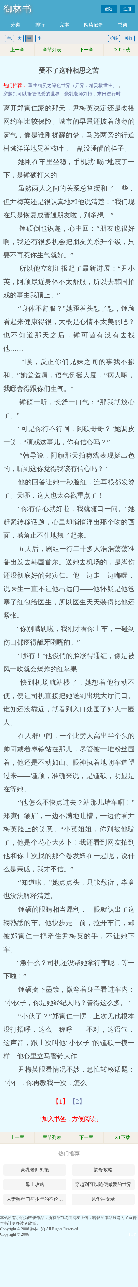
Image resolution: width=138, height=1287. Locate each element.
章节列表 (52, 49)
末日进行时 (109, 93)
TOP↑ (133, 1234)
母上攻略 (34, 1184)
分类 (15, 24)
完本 (64, 24)
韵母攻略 (103, 1169)
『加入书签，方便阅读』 (69, 1119)
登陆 (108, 9)
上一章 (17, 49)
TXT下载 (121, 49)
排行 (40, 24)
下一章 (86, 49)
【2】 (77, 1101)
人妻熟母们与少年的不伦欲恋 (36, 1199)
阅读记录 (93, 24)
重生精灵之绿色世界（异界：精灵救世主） (72, 85)
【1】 (60, 1101)
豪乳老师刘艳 (78, 93)
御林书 (17, 9)
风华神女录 (103, 1199)
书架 (122, 24)
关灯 (129, 38)
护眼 (114, 38)
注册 (127, 9)
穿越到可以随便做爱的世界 (31, 93)
